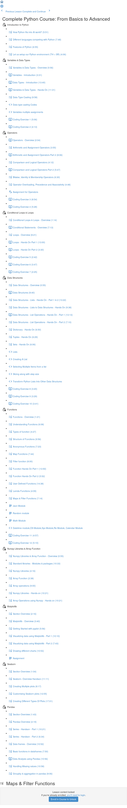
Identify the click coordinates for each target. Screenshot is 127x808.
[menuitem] (2, 7)
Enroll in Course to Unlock (63, 799)
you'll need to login (76, 795)
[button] (2, 2)
